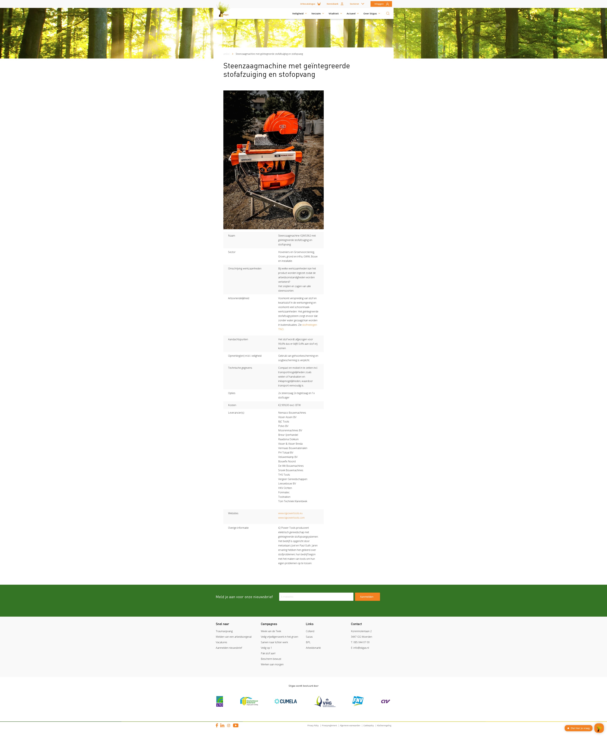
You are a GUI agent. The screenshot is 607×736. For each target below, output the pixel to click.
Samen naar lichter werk (274, 642)
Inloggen (379, 4)
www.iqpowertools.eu (290, 513)
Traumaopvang (224, 631)
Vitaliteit (334, 13)
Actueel (351, 13)
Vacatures (221, 642)
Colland (310, 631)
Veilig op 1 (266, 648)
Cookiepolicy (368, 725)
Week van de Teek (271, 631)
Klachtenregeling (384, 725)
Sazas (309, 636)
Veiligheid (298, 13)
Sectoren (354, 3)
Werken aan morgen (272, 664)
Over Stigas (370, 13)
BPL (308, 642)
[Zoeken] (387, 13)
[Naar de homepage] (224, 13)
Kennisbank (332, 3)
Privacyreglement (329, 725)
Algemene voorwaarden (350, 725)
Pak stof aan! (268, 653)
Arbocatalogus (307, 3)
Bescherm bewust (271, 659)
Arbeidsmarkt (313, 648)
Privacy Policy (313, 725)
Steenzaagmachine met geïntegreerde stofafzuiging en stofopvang (269, 53)
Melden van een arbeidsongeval (233, 636)
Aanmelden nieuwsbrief (229, 648)
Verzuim (316, 13)
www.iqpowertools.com (291, 517)
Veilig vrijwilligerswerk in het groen (279, 636)
